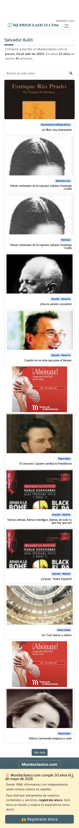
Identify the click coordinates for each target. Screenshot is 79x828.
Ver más (39, 752)
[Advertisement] (39, 9)
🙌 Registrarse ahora (39, 819)
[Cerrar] (72, 777)
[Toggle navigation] (66, 26)
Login (72, 20)
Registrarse (61, 20)
